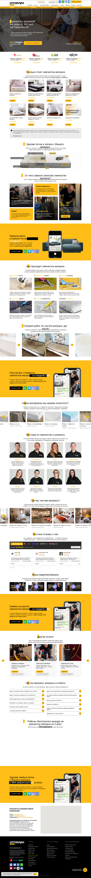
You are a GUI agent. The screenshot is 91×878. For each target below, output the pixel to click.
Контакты (30, 867)
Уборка (48, 846)
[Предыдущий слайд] (19, 345)
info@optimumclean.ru (73, 43)
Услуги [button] (35, 5)
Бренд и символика (32, 865)
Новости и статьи (31, 852)
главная (30, 843)
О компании (30, 846)
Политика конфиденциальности (15, 849)
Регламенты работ (32, 858)
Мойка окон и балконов (51, 857)
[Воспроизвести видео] (18, 588)
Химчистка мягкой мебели (52, 850)
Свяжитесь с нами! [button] (77, 869)
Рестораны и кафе (69, 848)
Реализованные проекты (33, 848)
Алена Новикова (18, 554)
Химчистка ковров (50, 852)
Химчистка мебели (43, 665)
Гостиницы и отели (69, 850)
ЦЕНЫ (62, 5)
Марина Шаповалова (67, 554)
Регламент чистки (17, 135)
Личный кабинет (31, 864)
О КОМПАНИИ (54, 5)
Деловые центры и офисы (70, 846)
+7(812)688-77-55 (53, 2)
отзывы (73, 5)
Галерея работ (31, 853)
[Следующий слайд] (72, 345)
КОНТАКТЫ (79, 5)
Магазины (67, 857)
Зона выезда (30, 860)
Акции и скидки (31, 855)
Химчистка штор (67, 665)
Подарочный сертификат (33, 857)
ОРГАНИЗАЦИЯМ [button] (44, 5)
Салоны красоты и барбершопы (71, 855)
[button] (76, 1)
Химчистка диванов (51, 848)
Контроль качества (32, 862)
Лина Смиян (41, 554)
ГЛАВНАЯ (29, 5)
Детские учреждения (69, 852)
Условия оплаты (31, 850)
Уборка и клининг (17, 665)
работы (67, 5)
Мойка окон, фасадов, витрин (71, 858)
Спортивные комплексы (70, 853)
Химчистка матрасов (51, 853)
